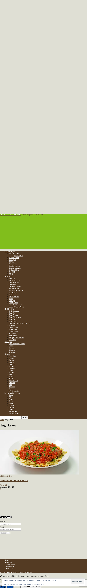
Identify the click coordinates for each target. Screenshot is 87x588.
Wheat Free (13, 336)
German (12, 368)
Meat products (14, 413)
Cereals (11, 407)
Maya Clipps (4, 485)
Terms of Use (9, 566)
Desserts (12, 352)
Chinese (12, 364)
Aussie (11, 358)
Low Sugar (13, 321)
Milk (10, 397)
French (11, 366)
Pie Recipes (13, 292)
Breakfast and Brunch (17, 344)
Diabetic (12, 325)
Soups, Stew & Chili (16, 307)
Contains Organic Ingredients (19, 323)
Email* (2, 527)
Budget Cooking (15, 268)
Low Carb (12, 313)
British (11, 362)
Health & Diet (9, 309)
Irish (10, 374)
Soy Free (12, 333)
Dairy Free (13, 329)
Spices (11, 405)
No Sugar (12, 340)
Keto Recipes (14, 311)
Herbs (11, 403)
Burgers (12, 278)
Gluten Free (13, 331)
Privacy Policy (10, 564)
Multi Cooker (14, 254)
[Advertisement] (43, 233)
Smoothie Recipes (15, 305)
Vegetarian (13, 264)
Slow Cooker (14, 258)
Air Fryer (12, 260)
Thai (10, 385)
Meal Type (8, 342)
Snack (11, 346)
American (12, 356)
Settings (17, 587)
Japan (11, 379)
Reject (10, 587)
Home (2, 420)
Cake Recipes (14, 282)
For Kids (12, 272)
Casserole (12, 284)
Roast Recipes (14, 297)
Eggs (11, 395)
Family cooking (14, 266)
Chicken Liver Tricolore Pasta (14, 480)
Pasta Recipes (14, 288)
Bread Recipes (14, 280)
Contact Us (9, 568)
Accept (3, 587)
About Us (8, 562)
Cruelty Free (13, 327)
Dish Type (8, 276)
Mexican (12, 387)
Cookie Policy (40, 584)
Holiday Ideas (14, 270)
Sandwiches (13, 303)
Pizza (11, 295)
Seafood (12, 409)
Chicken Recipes (6, 476)
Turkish (11, 389)
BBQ (11, 274)
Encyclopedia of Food (12, 393)
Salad (11, 299)
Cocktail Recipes (15, 286)
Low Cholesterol (15, 317)
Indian (11, 372)
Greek (11, 370)
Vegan (11, 262)
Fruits (11, 401)
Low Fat (12, 319)
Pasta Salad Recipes (16, 290)
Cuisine (7, 354)
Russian (12, 383)
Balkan (11, 360)
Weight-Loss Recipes (16, 338)
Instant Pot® (18, 256)
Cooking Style (10, 252)
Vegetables (13, 411)
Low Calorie (13, 315)
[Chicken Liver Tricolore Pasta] (39, 474)
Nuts (10, 399)
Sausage (12, 301)
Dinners (12, 350)
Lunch (11, 348)
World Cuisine (14, 391)
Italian (11, 377)
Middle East (13, 381)
